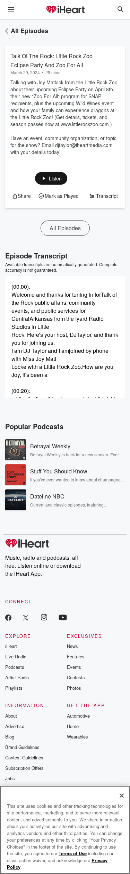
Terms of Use (73, 853)
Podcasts (14, 667)
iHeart (11, 646)
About (11, 715)
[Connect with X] (25, 617)
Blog (9, 736)
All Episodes (29, 30)
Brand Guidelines (22, 747)
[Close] (121, 795)
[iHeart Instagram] (44, 617)
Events (74, 667)
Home (73, 726)
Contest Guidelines (24, 757)
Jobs (10, 778)
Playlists (14, 687)
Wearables (77, 736)
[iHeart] (65, 10)
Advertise (14, 726)
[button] (51, 178)
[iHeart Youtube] (63, 617)
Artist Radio (17, 677)
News (72, 646)
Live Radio (15, 656)
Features (76, 656)
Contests (76, 677)
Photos (74, 687)
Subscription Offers (24, 768)
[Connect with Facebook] (8, 617)
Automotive (78, 715)
